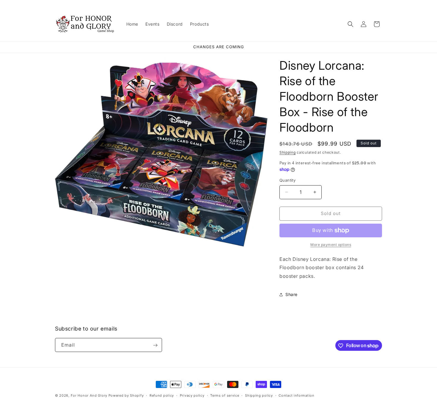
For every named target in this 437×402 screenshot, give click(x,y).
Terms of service (224, 395)
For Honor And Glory (89, 395)
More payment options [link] (330, 244)
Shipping (287, 152)
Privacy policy (192, 395)
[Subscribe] (155, 345)
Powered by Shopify (126, 395)
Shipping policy (259, 395)
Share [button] (291, 294)
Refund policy (162, 395)
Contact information (296, 395)
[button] (350, 24)
